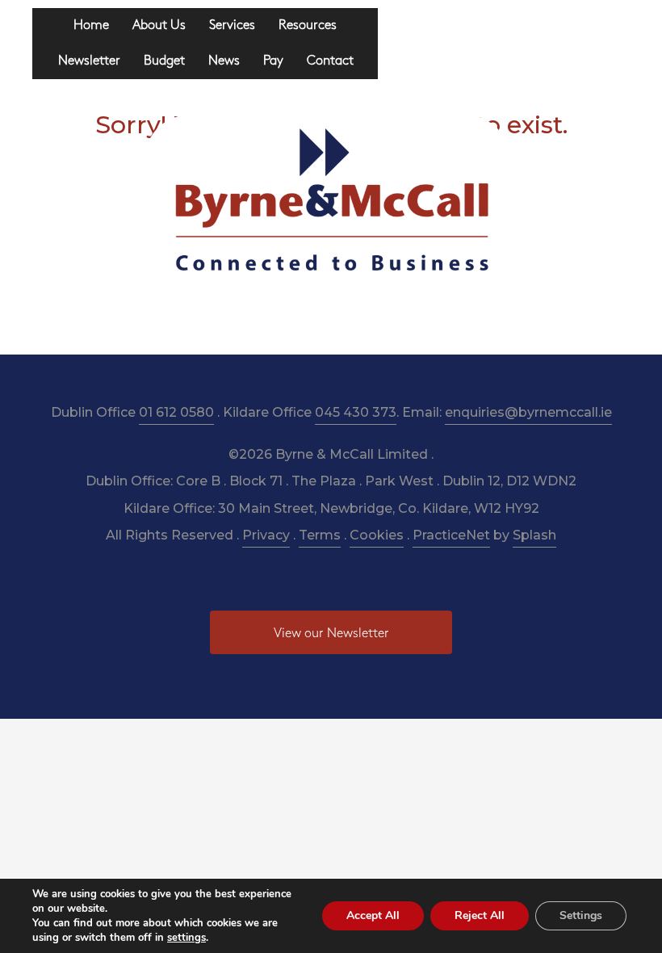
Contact (330, 61)
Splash (534, 535)
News (224, 61)
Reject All (480, 915)
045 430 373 (355, 412)
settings (186, 937)
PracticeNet (451, 535)
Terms (320, 535)
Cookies (377, 535)
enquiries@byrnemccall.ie (528, 412)
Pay (273, 61)
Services (232, 25)
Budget (164, 61)
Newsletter (89, 61)
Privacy (266, 535)
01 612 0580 (176, 412)
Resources (308, 25)
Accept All (373, 915)
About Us (159, 25)
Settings (580, 915)
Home (91, 25)
